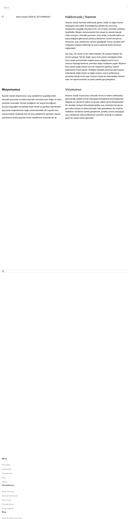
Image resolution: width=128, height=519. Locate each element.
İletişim (4, 482)
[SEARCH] (127, 6)
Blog (3, 478)
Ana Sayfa (6, 465)
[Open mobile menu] (3, 2)
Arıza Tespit (6, 500)
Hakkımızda (6, 469)
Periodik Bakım (8, 504)
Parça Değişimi (8, 508)
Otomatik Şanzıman (10, 496)
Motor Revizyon (8, 491)
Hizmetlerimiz (7, 473)
